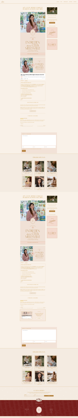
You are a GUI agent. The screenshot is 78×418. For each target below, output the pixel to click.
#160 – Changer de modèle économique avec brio (27, 188)
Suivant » (41, 189)
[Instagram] (36, 415)
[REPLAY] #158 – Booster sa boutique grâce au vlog (52, 188)
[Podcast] (39, 415)
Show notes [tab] (22, 80)
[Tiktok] (41, 415)
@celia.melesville (25, 95)
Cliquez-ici (21, 107)
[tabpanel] (32, 91)
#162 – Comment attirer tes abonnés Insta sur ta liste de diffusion (39, 173)
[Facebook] (37, 415)
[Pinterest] (38, 415)
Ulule (21, 99)
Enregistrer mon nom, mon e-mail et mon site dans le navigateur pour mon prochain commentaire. (32, 343)
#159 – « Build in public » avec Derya (39, 188)
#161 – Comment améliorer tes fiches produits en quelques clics (52, 173)
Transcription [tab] (26, 80)
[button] (32, 65)
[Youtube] (40, 415)
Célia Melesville (24, 96)
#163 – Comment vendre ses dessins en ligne (27, 173)
